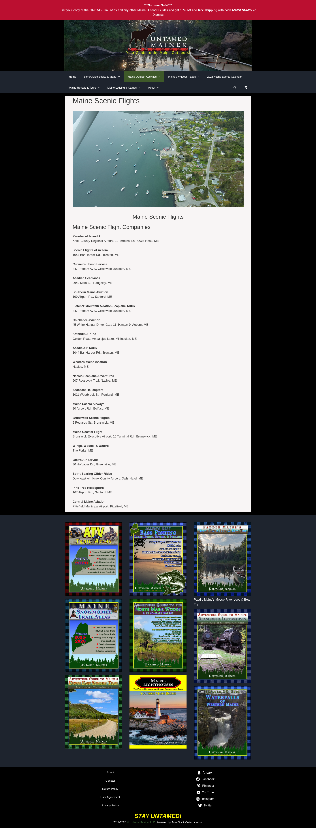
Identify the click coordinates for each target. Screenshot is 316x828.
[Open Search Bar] (235, 87)
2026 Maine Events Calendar (224, 76)
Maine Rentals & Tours (82, 87)
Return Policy (110, 788)
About (151, 87)
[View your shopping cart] (245, 87)
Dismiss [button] (158, 14)
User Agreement (110, 797)
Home (72, 76)
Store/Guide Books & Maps (100, 76)
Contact (110, 780)
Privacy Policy (110, 805)
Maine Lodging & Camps (122, 87)
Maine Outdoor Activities (142, 76)
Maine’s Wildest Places (182, 76)
